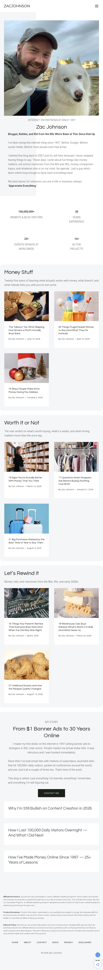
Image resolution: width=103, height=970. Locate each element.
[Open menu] (96, 6)
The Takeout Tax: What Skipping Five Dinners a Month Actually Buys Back (26, 330)
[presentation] (26, 306)
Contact (42, 942)
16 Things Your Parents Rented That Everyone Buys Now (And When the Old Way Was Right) (26, 626)
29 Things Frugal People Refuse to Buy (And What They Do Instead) (76, 330)
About (27, 942)
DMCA (55, 942)
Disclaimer (84, 942)
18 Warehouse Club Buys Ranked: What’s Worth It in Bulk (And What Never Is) (75, 626)
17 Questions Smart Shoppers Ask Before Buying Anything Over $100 (74, 480)
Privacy (68, 942)
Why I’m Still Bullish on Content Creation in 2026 (50, 808)
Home (15, 942)
